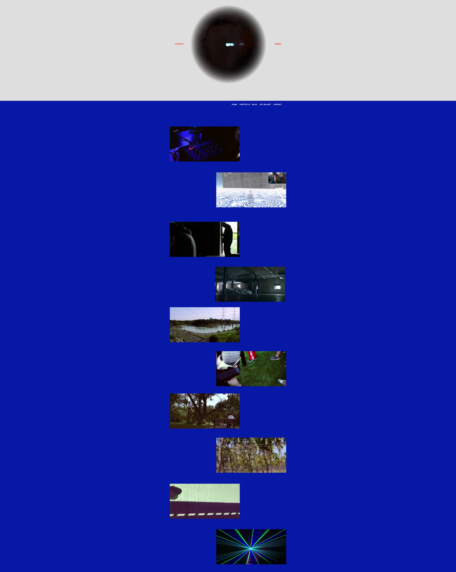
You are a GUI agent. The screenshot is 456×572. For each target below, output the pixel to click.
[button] (237, 159)
